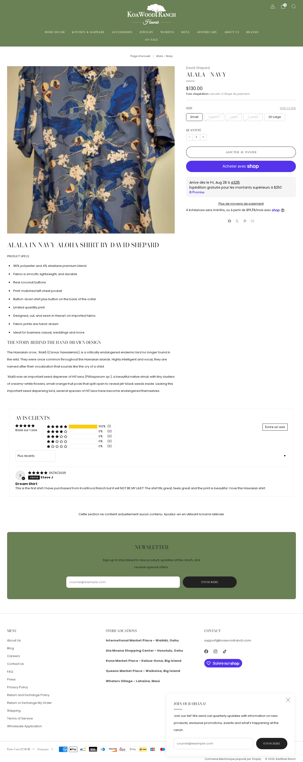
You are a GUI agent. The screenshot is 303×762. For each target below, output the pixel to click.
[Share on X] (237, 221)
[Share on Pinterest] (245, 221)
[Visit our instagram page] (215, 651)
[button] (57, 426)
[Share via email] (252, 221)
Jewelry (146, 32)
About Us (231, 32)
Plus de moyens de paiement (241, 203)
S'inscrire (271, 743)
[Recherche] (293, 6)
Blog (10, 648)
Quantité (193, 130)
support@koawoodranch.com (227, 640)
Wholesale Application (24, 726)
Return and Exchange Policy (28, 695)
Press (11, 679)
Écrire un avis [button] (275, 427)
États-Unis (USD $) (18, 749)
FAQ (10, 671)
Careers (13, 656)
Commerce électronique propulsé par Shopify (233, 759)
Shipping (14, 710)
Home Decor (55, 32)
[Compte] (272, 6)
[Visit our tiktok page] (224, 651)
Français (43, 749)
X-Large (253, 117)
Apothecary (207, 32)
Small (194, 117)
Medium (214, 117)
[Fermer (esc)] (288, 699)
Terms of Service (20, 718)
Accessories (122, 32)
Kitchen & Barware (88, 32)
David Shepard (198, 68)
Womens (167, 32)
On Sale (151, 40)
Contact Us (15, 664)
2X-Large (274, 117)
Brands (252, 32)
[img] (38, 473)
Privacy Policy (17, 687)
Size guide (288, 108)
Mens (185, 32)
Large (234, 117)
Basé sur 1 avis (26, 430)
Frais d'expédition (197, 94)
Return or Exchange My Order (29, 703)
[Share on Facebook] (229, 221)
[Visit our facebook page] (206, 651)
